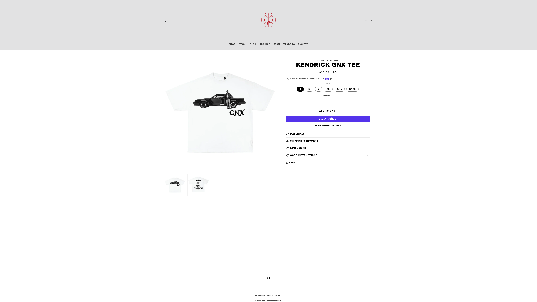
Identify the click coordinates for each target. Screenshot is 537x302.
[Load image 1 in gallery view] (175, 185)
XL (328, 89)
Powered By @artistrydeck (268, 295)
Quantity (327, 95)
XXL (339, 89)
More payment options (328, 126)
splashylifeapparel (272, 300)
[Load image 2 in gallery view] (198, 185)
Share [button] (292, 163)
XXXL (352, 89)
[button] (167, 21)
